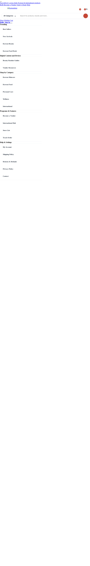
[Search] (85, 16)
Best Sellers (7, 29)
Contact (6, 176)
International (7, 106)
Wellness (6, 99)
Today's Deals (21, 5)
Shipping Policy (8, 154)
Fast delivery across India (9, 3)
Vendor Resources (9, 68)
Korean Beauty (8, 44)
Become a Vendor (9, 116)
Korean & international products (29, 3)
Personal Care (8, 92)
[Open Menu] (4, 9)
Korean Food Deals (10, 51)
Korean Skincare (9, 77)
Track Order (7, 138)
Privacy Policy (8, 169)
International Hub (9, 123)
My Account (7, 147)
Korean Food (7, 84)
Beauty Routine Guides (11, 60)
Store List (6, 130)
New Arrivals (7, 36)
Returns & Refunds (10, 162)
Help (28, 5)
